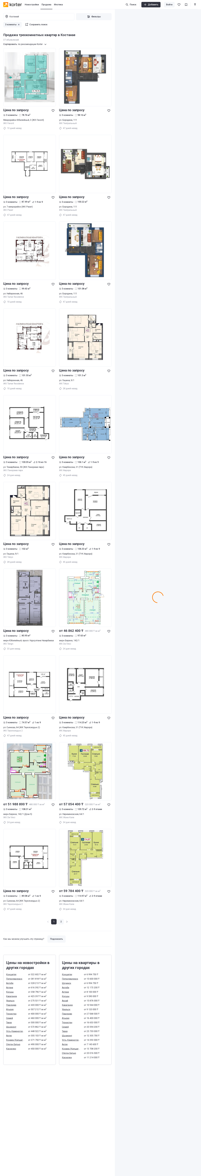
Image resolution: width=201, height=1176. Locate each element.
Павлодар (11, 1005)
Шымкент (11, 1027)
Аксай (65, 1000)
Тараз (9, 1022)
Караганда (11, 996)
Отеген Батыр (13, 1044)
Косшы (10, 992)
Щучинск (66, 983)
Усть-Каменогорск (15, 1031)
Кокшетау (11, 974)
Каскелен (11, 1048)
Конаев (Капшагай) (15, 1040)
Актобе (9, 983)
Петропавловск (14, 979)
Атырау (10, 1009)
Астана (9, 987)
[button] (61, 921)
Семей (9, 1018)
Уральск (10, 1000)
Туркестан (11, 1014)
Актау (9, 1035)
